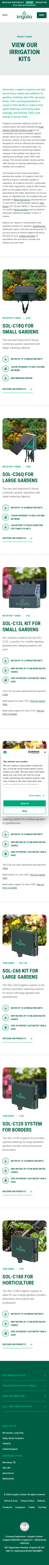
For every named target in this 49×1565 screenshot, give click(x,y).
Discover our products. (14, 389)
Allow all (24, 803)
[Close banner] (45, 752)
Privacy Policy (27, 1501)
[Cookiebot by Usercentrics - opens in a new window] (29, 752)
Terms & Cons (11, 1501)
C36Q (5, 868)
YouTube (42, 1507)
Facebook (7, 1507)
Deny (24, 811)
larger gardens (21, 209)
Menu (5, 15)
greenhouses (39, 226)
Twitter (31, 1507)
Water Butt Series (22, 199)
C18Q (5, 694)
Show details (35, 795)
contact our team (27, 236)
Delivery (41, 1501)
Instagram (20, 1507)
